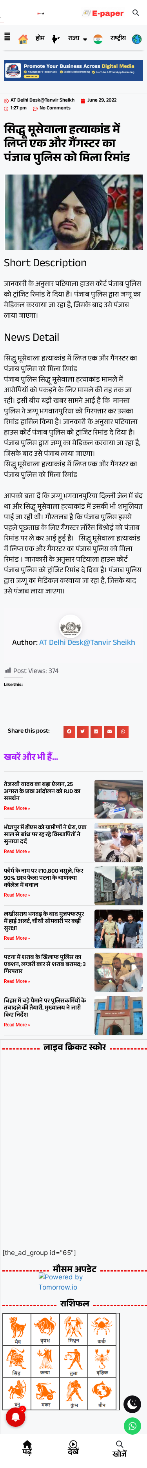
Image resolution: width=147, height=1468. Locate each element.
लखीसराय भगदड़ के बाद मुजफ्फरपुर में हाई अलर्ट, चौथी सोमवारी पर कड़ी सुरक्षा (44, 922)
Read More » (17, 808)
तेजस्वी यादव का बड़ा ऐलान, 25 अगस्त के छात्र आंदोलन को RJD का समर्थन (42, 792)
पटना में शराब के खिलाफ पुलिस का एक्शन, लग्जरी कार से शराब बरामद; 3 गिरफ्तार (45, 965)
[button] (136, 12)
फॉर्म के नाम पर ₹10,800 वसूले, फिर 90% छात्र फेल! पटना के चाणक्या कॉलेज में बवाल (43, 879)
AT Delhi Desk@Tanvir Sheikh (87, 643)
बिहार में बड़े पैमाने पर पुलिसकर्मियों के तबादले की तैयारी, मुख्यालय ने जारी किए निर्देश (45, 1009)
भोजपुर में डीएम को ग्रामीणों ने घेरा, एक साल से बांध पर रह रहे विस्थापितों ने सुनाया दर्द (45, 835)
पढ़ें (27, 1453)
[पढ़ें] (27, 1444)
